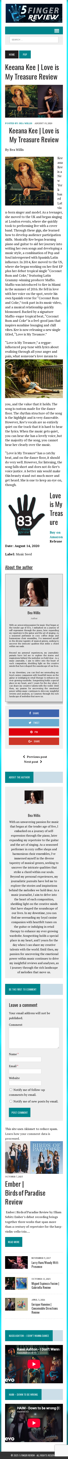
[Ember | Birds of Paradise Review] (34, 1171)
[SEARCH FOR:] (34, 39)
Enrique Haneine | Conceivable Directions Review (45, 1308)
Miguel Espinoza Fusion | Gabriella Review (45, 1285)
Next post (31, 762)
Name (13, 1054)
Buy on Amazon (56, 534)
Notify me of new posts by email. (35, 1101)
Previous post (37, 757)
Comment (15, 1025)
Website (14, 1078)
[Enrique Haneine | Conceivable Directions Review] (16, 1308)
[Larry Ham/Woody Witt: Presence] (16, 1266)
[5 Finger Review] (34, 13)
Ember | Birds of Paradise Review (25, 1192)
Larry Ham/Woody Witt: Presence (45, 1264)
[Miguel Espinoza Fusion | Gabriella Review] (16, 1287)
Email (13, 1066)
